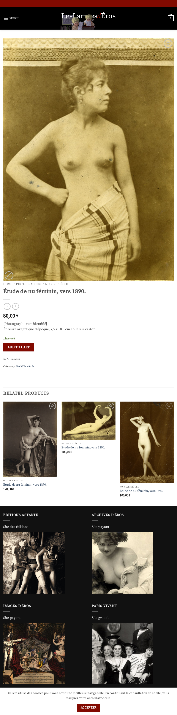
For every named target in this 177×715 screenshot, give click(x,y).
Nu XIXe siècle (56, 284)
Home (7, 284)
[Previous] (3, 453)
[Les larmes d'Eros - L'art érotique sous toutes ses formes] (88, 18)
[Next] (173, 453)
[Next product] (7, 306)
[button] (11, 18)
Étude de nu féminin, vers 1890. (25, 485)
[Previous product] (15, 306)
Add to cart (19, 347)
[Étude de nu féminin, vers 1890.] (30, 439)
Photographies (28, 284)
